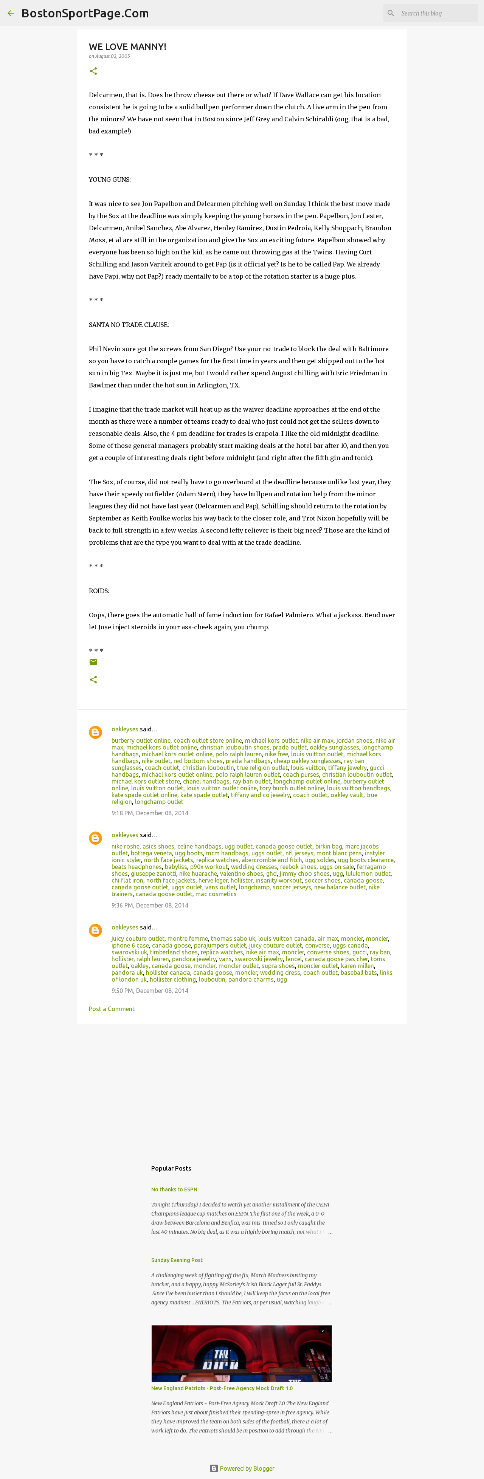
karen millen (357, 965)
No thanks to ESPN (174, 1189)
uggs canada (350, 945)
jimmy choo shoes (305, 873)
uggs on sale (337, 866)
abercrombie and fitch (272, 859)
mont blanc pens (339, 853)
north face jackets (168, 859)
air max (328, 938)
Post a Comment (112, 1008)
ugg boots (189, 853)
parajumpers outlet (220, 945)
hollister (242, 880)
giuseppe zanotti (153, 873)
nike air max (317, 740)
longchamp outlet (159, 801)
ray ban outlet (252, 781)
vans (225, 959)
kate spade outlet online (144, 794)
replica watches (217, 859)
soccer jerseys (292, 887)
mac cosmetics (216, 893)
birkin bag (328, 846)
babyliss (176, 866)
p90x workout (209, 866)
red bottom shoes (198, 760)
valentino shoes (241, 873)
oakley (140, 965)
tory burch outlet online (292, 788)
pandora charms (251, 979)
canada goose (363, 880)
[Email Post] (93, 664)
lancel (294, 959)
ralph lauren (153, 959)
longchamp (254, 887)
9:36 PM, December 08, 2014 (150, 905)
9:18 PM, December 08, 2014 (150, 813)
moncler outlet (239, 965)
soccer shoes (323, 880)
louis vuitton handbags (358, 788)
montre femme (188, 938)
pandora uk (127, 972)
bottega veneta (151, 853)
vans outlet (220, 887)
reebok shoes (298, 866)
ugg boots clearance (366, 859)
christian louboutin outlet (357, 774)
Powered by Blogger (247, 1468)
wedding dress (280, 972)
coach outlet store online (208, 740)
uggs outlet (266, 853)
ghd (271, 873)
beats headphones (137, 866)
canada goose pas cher (336, 959)
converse (317, 945)
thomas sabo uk (233, 938)
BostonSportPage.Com (85, 13)
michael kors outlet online (161, 747)
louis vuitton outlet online (221, 788)
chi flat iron (127, 880)
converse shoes (328, 952)
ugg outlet (239, 846)
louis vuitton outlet (317, 754)
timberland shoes (174, 952)
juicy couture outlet (138, 938)
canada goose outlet (284, 846)
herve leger (213, 880)
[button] (93, 72)
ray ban (380, 952)
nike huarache (198, 873)
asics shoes (158, 846)
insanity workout (279, 880)
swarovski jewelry (259, 959)
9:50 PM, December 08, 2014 (150, 990)
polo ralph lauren (239, 754)
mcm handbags (227, 853)
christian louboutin (208, 767)
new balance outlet (340, 887)
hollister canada (168, 972)
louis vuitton (308, 767)
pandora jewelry (194, 959)
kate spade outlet (204, 794)
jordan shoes (354, 740)
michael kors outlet (271, 740)
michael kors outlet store (146, 781)
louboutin (212, 979)
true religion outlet (262, 767)
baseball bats (359, 972)
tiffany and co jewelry (260, 794)
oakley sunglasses (334, 747)
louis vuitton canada (286, 938)
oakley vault (346, 794)
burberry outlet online (141, 740)
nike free (276, 754)
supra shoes (278, 965)
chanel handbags (206, 781)
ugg (338, 873)
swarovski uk (129, 952)
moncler (352, 938)
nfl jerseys (299, 853)
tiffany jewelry (347, 767)
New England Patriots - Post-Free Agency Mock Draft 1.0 (222, 1388)
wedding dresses (254, 866)
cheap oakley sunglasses (307, 760)
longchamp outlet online (307, 781)
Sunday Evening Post (177, 1260)
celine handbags (199, 846)
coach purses (301, 774)
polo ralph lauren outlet (248, 774)
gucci (359, 952)
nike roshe (126, 846)
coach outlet (162, 767)
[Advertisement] (242, 1088)
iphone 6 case (130, 945)
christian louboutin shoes (235, 747)
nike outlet (156, 760)
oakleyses (125, 729)
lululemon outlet (368, 873)
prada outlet (290, 747)
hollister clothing (173, 979)
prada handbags (248, 760)
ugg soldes (320, 859)
